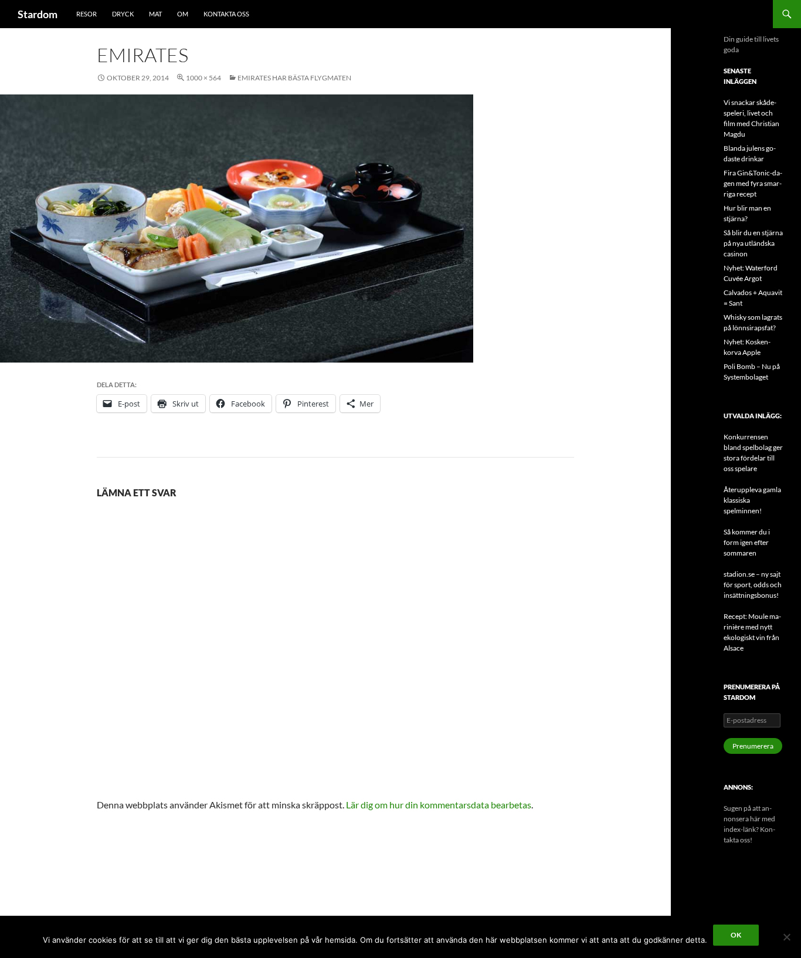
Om (182, 14)
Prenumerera (752, 746)
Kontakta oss (226, 14)
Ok (736, 934)
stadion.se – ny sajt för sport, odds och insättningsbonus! (753, 585)
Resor (86, 14)
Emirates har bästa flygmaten (294, 77)
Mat (155, 14)
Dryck (123, 14)
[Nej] (786, 937)
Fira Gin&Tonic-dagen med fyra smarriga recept (753, 183)
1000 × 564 (203, 77)
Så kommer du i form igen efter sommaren (747, 542)
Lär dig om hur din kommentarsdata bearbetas (438, 804)
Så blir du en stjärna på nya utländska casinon (753, 243)
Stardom (37, 14)
